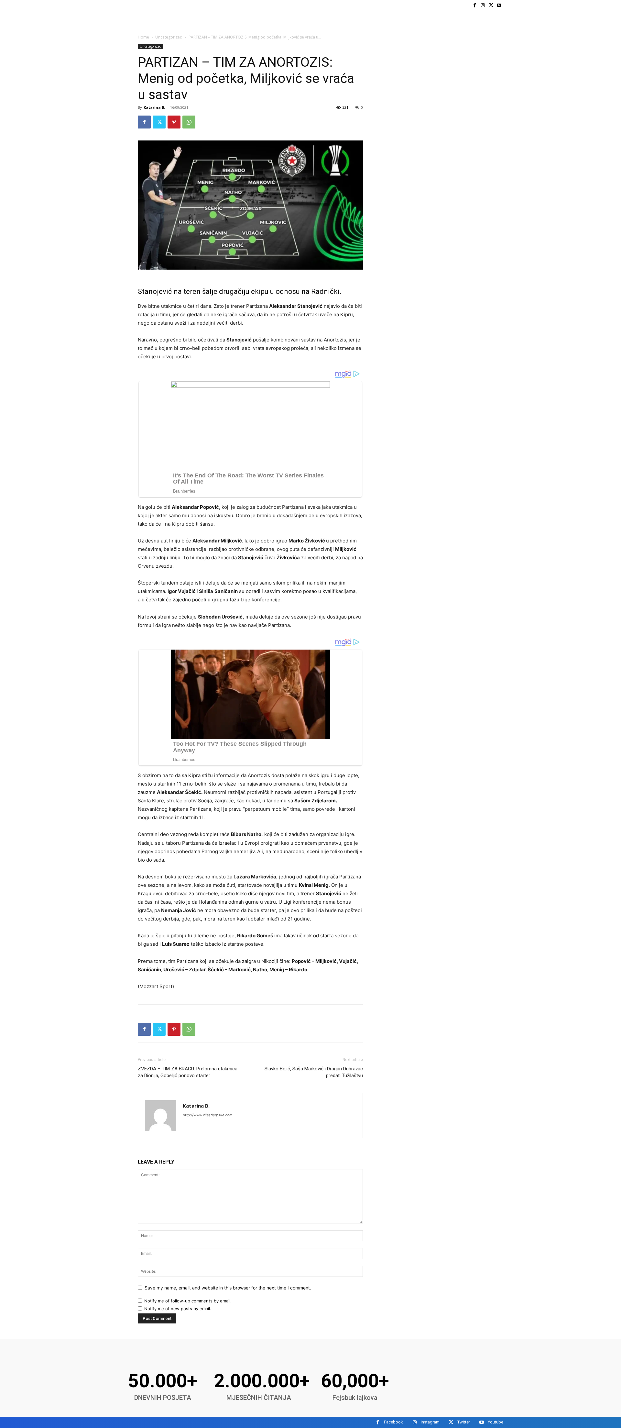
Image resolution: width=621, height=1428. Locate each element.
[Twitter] (491, 5)
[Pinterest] (174, 122)
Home (143, 37)
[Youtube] (499, 5)
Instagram (430, 1422)
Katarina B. (154, 107)
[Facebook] (475, 5)
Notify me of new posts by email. (177, 1308)
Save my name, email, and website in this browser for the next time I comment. (228, 1287)
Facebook (393, 1422)
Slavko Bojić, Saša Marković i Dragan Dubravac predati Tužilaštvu (314, 1072)
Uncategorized (168, 37)
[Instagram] (483, 5)
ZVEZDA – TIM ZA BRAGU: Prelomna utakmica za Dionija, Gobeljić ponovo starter (187, 1072)
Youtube (495, 1422)
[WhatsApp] (188, 122)
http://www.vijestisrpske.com (208, 1115)
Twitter (463, 1422)
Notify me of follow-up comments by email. (188, 1300)
